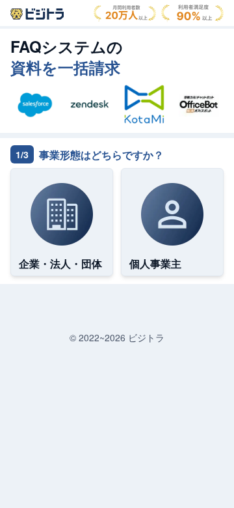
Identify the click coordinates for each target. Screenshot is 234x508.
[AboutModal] (37, 14)
